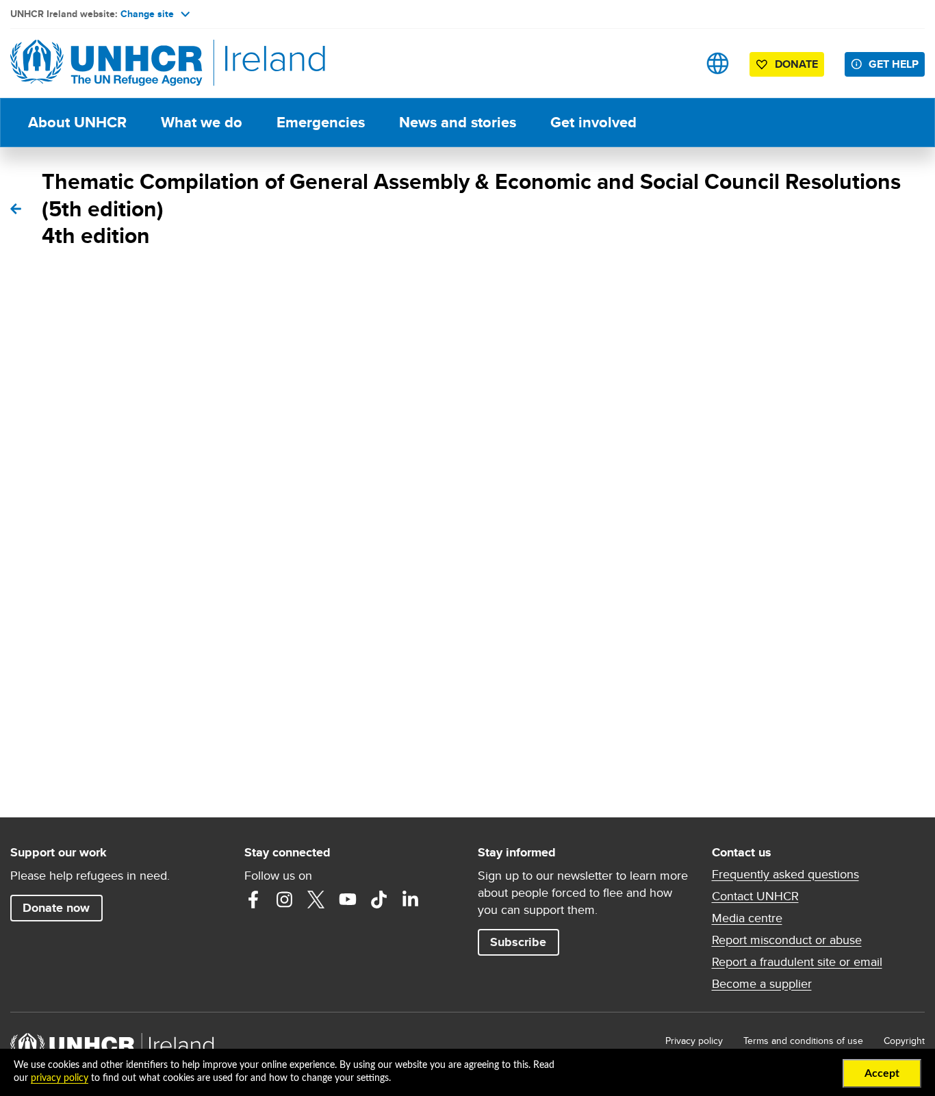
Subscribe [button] (518, 942)
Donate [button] (796, 64)
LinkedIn (411, 899)
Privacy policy (694, 1040)
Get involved (593, 122)
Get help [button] (894, 64)
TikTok (379, 899)
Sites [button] (717, 63)
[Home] (106, 63)
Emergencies (321, 122)
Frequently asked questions (785, 874)
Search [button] (674, 63)
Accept (881, 1073)
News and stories (457, 122)
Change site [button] (147, 14)
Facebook (253, 899)
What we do (201, 122)
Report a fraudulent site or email (797, 961)
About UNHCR (77, 122)
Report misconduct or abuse (787, 939)
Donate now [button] (56, 908)
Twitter (316, 899)
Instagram (285, 899)
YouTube (348, 899)
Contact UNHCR (755, 896)
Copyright (904, 1040)
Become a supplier (762, 983)
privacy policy (59, 1078)
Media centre (747, 918)
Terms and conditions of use (803, 1040)
